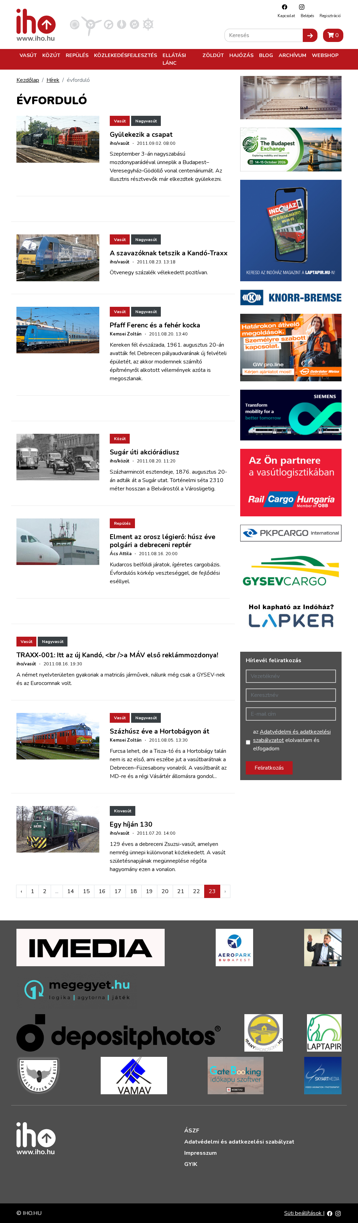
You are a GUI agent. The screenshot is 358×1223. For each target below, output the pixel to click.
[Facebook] (283, 6)
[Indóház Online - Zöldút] (134, 24)
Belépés (307, 16)
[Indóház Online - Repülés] (91, 24)
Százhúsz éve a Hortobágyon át (159, 731)
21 (180, 891)
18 (133, 891)
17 (117, 891)
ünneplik (167, 162)
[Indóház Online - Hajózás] (148, 24)
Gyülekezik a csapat (141, 134)
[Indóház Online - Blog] (121, 24)
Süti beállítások (303, 1213)
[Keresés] (310, 35)
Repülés (77, 55)
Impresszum (200, 1153)
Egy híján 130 (131, 824)
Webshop (325, 55)
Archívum (292, 55)
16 (102, 891)
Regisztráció (330, 16)
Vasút (28, 55)
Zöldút (213, 55)
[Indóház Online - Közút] (108, 24)
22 (196, 891)
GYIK (190, 1164)
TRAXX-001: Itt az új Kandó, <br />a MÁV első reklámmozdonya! (117, 655)
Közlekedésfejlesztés (125, 55)
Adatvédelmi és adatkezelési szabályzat (239, 1142)
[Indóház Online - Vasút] (74, 24)
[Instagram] (300, 6)
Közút (51, 55)
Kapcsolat (286, 16)
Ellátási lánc (174, 59)
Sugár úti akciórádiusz (144, 452)
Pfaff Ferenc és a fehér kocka (155, 325)
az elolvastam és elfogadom (292, 740)
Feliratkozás (269, 768)
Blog (266, 55)
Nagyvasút (146, 121)
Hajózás (241, 55)
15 (86, 891)
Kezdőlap (27, 80)
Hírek (52, 80)
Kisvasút (122, 811)
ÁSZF (191, 1130)
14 (70, 891)
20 (165, 891)
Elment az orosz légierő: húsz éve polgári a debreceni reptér (162, 541)
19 (149, 891)
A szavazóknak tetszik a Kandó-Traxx (169, 253)
